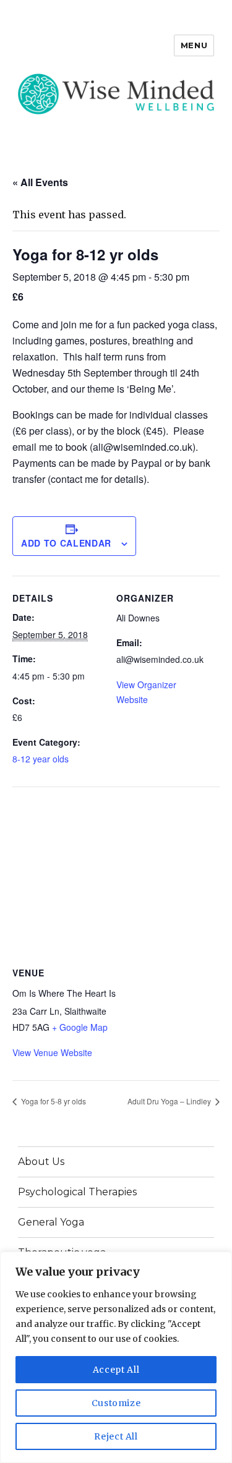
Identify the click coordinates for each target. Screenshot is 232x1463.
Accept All (116, 1369)
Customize (116, 1403)
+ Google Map (80, 1027)
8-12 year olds (40, 759)
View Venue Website (52, 1052)
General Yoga (51, 1222)
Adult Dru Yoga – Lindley (170, 1101)
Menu (194, 45)
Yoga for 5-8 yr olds (52, 1101)
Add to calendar (66, 543)
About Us (41, 1161)
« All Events (40, 182)
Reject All (116, 1436)
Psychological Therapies (77, 1192)
